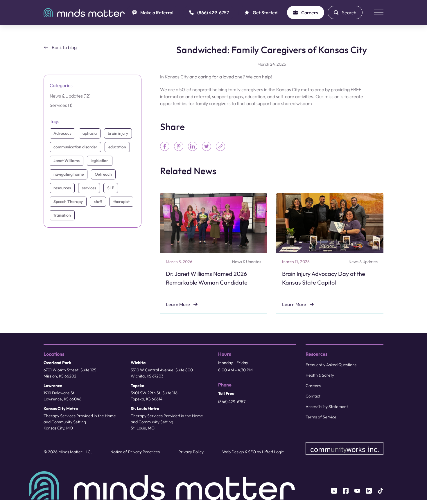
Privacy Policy (191, 451)
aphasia (89, 133)
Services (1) (61, 105)
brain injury (118, 133)
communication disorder (75, 147)
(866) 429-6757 (213, 12)
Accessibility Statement (327, 406)
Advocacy (62, 133)
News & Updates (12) (70, 96)
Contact (313, 396)
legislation (100, 160)
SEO (252, 451)
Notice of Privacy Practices (135, 451)
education (117, 147)
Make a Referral (156, 12)
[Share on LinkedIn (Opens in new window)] (192, 146)
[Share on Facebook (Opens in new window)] (164, 146)
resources (62, 187)
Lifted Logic (273, 451)
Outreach (103, 174)
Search (349, 12)
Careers (309, 12)
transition (62, 215)
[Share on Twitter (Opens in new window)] (206, 146)
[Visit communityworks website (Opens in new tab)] (345, 448)
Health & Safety (320, 375)
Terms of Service (321, 417)
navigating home (68, 174)
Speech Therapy (68, 201)
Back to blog (64, 47)
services (89, 187)
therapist (121, 201)
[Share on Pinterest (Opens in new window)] (178, 146)
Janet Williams (66, 160)
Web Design (233, 451)
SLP (110, 187)
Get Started (265, 12)
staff (98, 201)
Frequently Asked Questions (331, 364)
